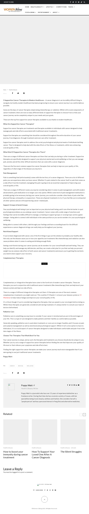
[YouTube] (55, 490)
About (55, 12)
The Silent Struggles (71, 451)
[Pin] (24, 93)
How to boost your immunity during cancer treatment (15, 454)
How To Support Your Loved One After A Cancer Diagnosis (43, 454)
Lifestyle (49, 7)
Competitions (61, 7)
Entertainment (43, 12)
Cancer (13, 365)
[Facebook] (70, 2)
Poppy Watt (27, 385)
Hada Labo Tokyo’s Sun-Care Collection (38, 271)
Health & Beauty (37, 7)
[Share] (12, 93)
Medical (21, 365)
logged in (15, 472)
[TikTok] (81, 2)
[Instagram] (76, 2)
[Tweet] (18, 93)
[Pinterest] (78, 2)
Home (27, 7)
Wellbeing (30, 365)
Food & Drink (30, 12)
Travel (70, 7)
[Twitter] (73, 2)
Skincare (31, 268)
